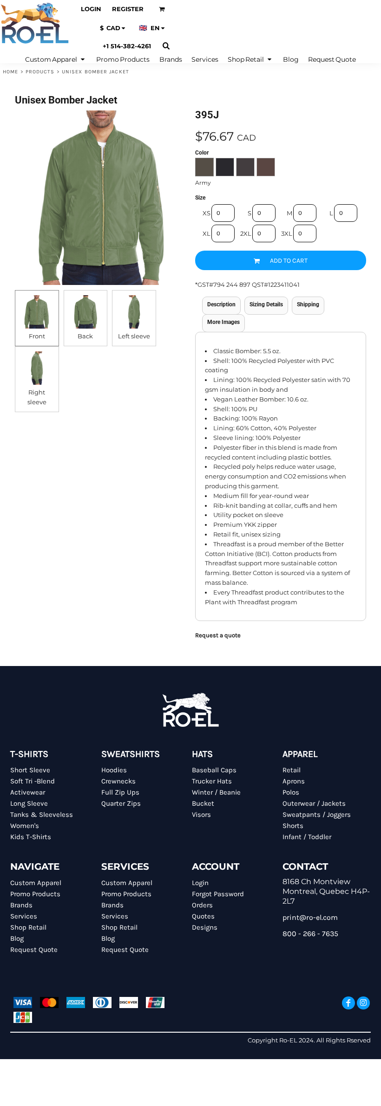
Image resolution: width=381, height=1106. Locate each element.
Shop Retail (28, 927)
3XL (286, 233)
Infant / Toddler (306, 837)
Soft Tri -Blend (32, 781)
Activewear (27, 792)
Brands (21, 905)
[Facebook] (348, 1002)
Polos (290, 792)
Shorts (292, 825)
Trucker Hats (212, 781)
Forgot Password (218, 894)
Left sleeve (134, 336)
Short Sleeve (30, 770)
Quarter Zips (121, 803)
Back (85, 336)
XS (206, 213)
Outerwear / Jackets (314, 803)
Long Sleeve (29, 803)
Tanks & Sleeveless (41, 814)
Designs (204, 927)
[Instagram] (363, 1002)
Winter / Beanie (216, 792)
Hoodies (114, 770)
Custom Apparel (35, 883)
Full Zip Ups (120, 792)
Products (40, 72)
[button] (162, 9)
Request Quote (34, 949)
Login (91, 9)
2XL (245, 233)
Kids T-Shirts (30, 837)
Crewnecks (118, 781)
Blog (17, 938)
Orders (202, 905)
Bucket (203, 803)
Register (128, 9)
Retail (291, 770)
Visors (201, 814)
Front (37, 336)
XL (206, 233)
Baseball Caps (214, 770)
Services (23, 916)
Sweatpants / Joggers (316, 814)
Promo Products (35, 894)
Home (10, 72)
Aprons (293, 781)
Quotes (203, 916)
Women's (24, 825)
